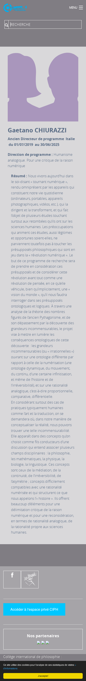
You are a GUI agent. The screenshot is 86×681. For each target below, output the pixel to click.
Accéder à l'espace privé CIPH (34, 609)
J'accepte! (43, 675)
